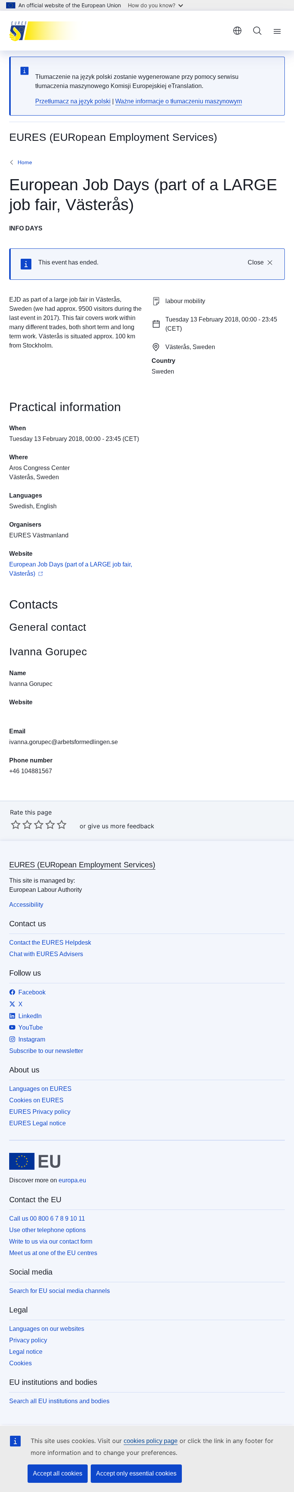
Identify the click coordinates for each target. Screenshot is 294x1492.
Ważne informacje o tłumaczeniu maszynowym (178, 101)
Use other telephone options (47, 1230)
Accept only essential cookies (136, 1473)
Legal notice (25, 1351)
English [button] (237, 30)
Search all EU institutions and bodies (59, 1401)
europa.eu (72, 1180)
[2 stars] (21, 824)
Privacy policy (28, 1340)
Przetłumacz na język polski (73, 101)
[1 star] (15, 824)
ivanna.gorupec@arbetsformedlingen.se (63, 742)
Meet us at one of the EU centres (53, 1253)
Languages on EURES (40, 1089)
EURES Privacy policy (39, 1111)
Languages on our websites (46, 1328)
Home (25, 162)
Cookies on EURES (36, 1100)
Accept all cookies (57, 1473)
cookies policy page (151, 1441)
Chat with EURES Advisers (46, 954)
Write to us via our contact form (50, 1241)
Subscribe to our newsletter (46, 1051)
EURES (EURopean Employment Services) (82, 864)
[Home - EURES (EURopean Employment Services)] (47, 30)
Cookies (20, 1363)
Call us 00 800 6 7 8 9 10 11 (47, 1218)
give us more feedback (121, 826)
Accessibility (26, 904)
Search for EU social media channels (59, 1291)
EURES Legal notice (37, 1123)
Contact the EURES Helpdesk (50, 942)
